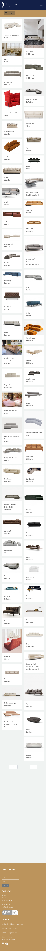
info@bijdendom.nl (7, 907)
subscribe (5, 885)
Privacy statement (7, 937)
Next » (34, 767)
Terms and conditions (8, 939)
